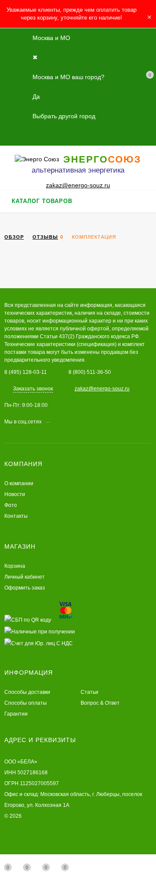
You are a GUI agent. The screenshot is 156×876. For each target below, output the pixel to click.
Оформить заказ (24, 588)
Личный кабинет (24, 577)
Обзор (14, 237)
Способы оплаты (25, 703)
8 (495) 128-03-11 (25, 372)
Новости (14, 494)
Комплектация (94, 237)
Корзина (14, 566)
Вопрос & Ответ (100, 703)
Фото (10, 505)
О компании (18, 483)
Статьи (89, 692)
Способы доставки (27, 692)
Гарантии (16, 714)
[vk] (56, 422)
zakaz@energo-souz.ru (78, 185)
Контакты (16, 516)
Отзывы (45, 237)
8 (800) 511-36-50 (89, 372)
